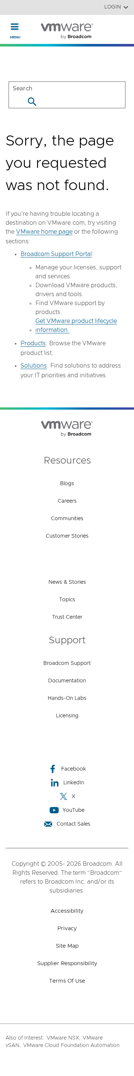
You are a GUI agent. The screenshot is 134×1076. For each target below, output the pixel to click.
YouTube (73, 810)
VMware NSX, (63, 1038)
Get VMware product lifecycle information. (76, 325)
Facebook (73, 769)
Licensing (67, 715)
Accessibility (67, 911)
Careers (67, 501)
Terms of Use (67, 981)
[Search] (32, 101)
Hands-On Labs (67, 698)
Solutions (33, 366)
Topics (67, 599)
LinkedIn (73, 782)
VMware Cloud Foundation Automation (71, 1045)
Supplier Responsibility (67, 963)
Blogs (67, 483)
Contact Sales (73, 824)
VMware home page (44, 232)
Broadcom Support (67, 663)
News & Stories (67, 582)
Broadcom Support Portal (56, 254)
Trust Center (67, 617)
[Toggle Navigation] (14, 26)
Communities (67, 518)
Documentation (67, 680)
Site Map (67, 946)
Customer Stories (67, 536)
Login (112, 7)
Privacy (67, 928)
